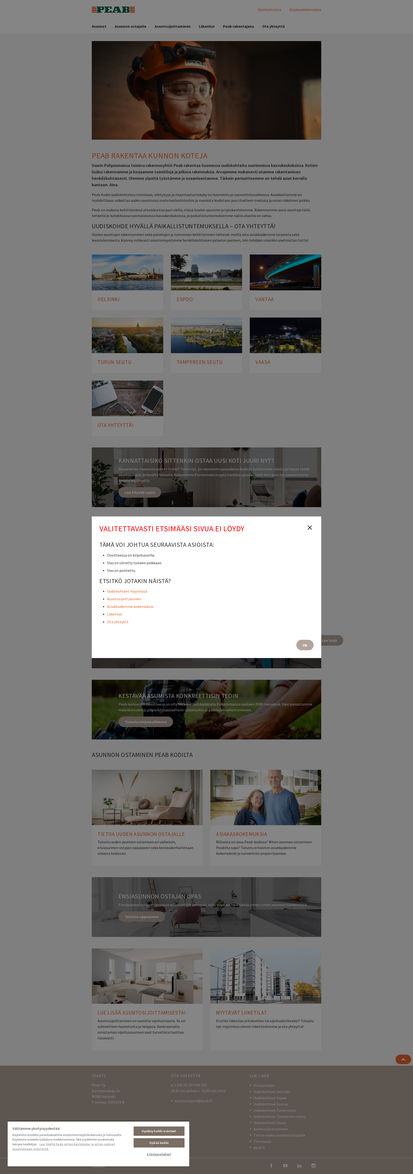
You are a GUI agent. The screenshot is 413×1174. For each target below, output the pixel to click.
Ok (305, 645)
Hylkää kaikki (159, 1143)
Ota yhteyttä (117, 621)
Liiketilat (114, 613)
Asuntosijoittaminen (124, 598)
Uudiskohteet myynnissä (127, 591)
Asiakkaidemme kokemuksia (130, 606)
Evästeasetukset (159, 1154)
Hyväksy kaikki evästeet (159, 1131)
